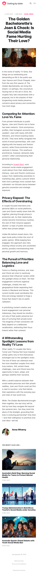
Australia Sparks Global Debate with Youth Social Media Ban (18, 542)
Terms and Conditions (19, 564)
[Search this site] (30, 3)
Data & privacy (19, 561)
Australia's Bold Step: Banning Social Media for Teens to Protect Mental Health (18, 475)
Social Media (28, 14)
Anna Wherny (19, 429)
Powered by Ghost (19, 570)
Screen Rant (18, 164)
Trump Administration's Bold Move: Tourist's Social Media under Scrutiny (19, 509)
